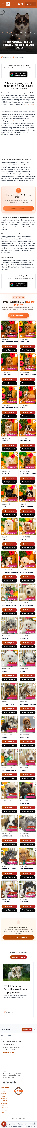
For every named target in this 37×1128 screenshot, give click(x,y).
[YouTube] (11, 1082)
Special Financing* (4, 1097)
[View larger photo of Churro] (34, 619)
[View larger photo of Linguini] (34, 553)
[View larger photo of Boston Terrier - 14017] (34, 421)
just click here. (29, 104)
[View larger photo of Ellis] (34, 717)
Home (4, 33)
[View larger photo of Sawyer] (16, 520)
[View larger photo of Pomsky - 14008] (16, 421)
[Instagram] (7, 1082)
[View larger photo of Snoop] (16, 586)
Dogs (12, 33)
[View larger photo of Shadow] (34, 783)
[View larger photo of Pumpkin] (34, 520)
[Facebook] (14, 1082)
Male (6, 339)
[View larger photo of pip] (16, 783)
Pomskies (12, 121)
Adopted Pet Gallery (5, 1104)
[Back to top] (34, 1029)
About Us (4, 1101)
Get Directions (9, 1053)
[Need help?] (3, 1124)
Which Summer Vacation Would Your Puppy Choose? (16, 989)
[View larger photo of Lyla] (34, 816)
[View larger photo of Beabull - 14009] (34, 388)
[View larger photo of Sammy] (16, 882)
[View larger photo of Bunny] (16, 553)
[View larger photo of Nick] (16, 816)
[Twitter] (4, 1082)
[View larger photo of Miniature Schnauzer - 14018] (16, 388)
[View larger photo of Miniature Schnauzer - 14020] (16, 322)
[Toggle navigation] (3, 4)
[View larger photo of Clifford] (34, 849)
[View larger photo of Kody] (16, 619)
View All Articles (18, 957)
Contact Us (4, 1107)
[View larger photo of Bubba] (16, 849)
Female (6, 372)
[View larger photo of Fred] (34, 487)
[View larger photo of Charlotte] (34, 454)
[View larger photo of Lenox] (16, 684)
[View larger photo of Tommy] (16, 454)
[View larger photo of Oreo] (34, 651)
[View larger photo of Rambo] (34, 684)
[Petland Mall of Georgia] (8, 4)
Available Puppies (4, 1093)
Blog (8, 33)
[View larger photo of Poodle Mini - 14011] (16, 355)
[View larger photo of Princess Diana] (16, 750)
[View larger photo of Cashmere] (34, 882)
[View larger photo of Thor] (16, 487)
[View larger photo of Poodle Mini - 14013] (34, 322)
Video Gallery (5, 1110)
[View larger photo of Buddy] (34, 586)
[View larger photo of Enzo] (16, 651)
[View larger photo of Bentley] (16, 717)
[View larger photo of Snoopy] (34, 750)
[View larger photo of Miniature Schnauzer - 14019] (34, 355)
